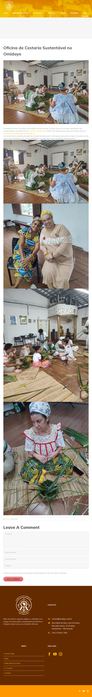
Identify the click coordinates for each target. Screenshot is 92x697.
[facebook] (49, 654)
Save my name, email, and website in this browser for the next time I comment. (36, 573)
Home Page (9, 654)
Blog (6, 658)
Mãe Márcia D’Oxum (12, 663)
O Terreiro (9, 668)
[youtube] (55, 654)
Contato (8, 673)
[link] (37, 131)
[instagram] (60, 654)
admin (7, 519)
